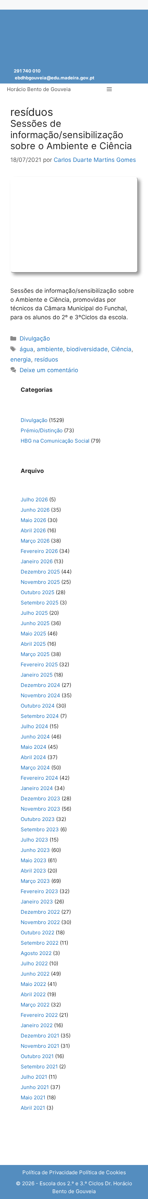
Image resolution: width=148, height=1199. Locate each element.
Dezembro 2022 (40, 912)
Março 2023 (35, 881)
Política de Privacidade (50, 1172)
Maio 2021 (33, 1097)
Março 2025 (35, 654)
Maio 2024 (33, 747)
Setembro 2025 (40, 602)
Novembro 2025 (40, 582)
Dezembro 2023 (40, 798)
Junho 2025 (35, 623)
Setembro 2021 (39, 1066)
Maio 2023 (33, 860)
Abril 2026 (33, 530)
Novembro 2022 (40, 922)
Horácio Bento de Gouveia (39, 89)
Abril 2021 (33, 1107)
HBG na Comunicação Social (55, 440)
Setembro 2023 (40, 829)
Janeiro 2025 (37, 674)
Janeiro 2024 (37, 788)
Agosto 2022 (36, 953)
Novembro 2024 (40, 695)
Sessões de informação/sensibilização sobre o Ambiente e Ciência (71, 135)
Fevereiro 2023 (39, 891)
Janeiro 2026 (37, 561)
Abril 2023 (33, 870)
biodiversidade (87, 349)
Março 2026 (35, 540)
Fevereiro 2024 (39, 778)
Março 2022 (35, 1004)
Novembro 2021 (40, 1046)
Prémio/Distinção (42, 430)
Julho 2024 (34, 726)
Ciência (121, 349)
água (26, 349)
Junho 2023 (35, 850)
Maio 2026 (33, 520)
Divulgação (35, 338)
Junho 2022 (35, 973)
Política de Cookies (102, 1172)
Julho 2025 (34, 613)
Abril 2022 (33, 994)
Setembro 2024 (40, 716)
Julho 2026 (34, 499)
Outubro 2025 (37, 592)
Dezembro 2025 (40, 571)
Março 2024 (35, 767)
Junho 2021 (35, 1087)
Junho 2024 (35, 736)
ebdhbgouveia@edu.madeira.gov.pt (54, 77)
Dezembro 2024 (40, 685)
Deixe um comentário (49, 370)
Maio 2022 (33, 984)
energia (20, 359)
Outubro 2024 (38, 705)
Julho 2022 (34, 963)
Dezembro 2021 (40, 1035)
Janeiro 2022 (37, 1025)
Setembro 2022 (40, 943)
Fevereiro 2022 (39, 1015)
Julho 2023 (34, 839)
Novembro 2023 (40, 809)
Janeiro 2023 (37, 901)
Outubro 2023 (38, 819)
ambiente (50, 349)
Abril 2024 (33, 757)
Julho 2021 (34, 1077)
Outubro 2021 (37, 1056)
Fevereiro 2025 (39, 664)
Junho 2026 (35, 510)
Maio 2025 (33, 633)
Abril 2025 (33, 644)
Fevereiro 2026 (39, 551)
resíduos (46, 359)
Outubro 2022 (37, 932)
